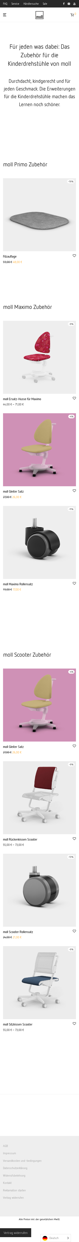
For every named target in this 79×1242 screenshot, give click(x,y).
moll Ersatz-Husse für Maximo (22, 399)
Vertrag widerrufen (13, 1197)
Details (6, 262)
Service (15, 3)
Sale (45, 3)
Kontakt (7, 1183)
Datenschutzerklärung (15, 1168)
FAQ (5, 3)
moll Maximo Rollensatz (18, 584)
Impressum (9, 1153)
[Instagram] (68, 3)
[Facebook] (63, 3)
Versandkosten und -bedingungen (22, 1160)
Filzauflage (10, 256)
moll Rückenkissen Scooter (20, 839)
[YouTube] (74, 3)
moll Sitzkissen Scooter (17, 1024)
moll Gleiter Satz (13, 491)
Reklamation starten (14, 1190)
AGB (5, 1146)
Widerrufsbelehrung (14, 1175)
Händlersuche (31, 3)
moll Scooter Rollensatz (18, 932)
